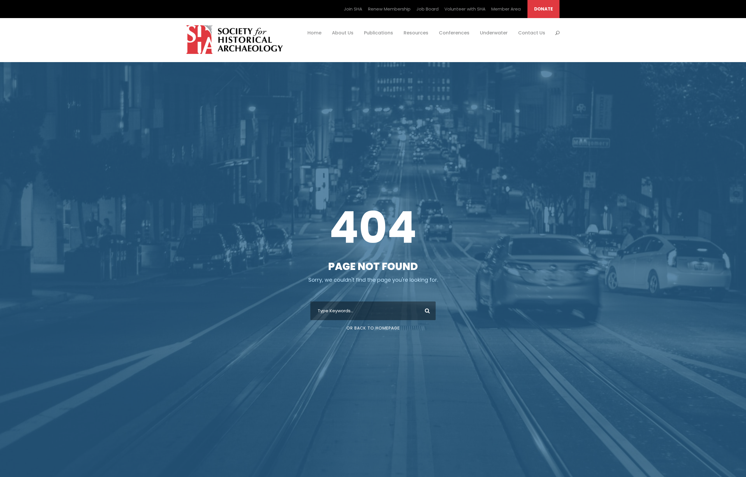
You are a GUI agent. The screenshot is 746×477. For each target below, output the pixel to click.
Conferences (454, 32)
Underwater (494, 32)
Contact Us (531, 32)
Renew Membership (389, 9)
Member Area (506, 9)
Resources (416, 32)
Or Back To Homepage (373, 328)
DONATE (543, 9)
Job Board (427, 9)
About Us (342, 32)
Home (314, 32)
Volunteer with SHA (464, 9)
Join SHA (353, 9)
